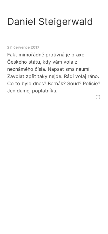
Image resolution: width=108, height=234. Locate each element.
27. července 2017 (23, 47)
